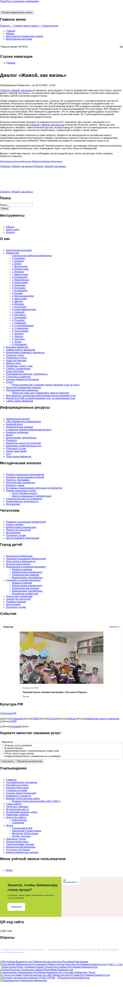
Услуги (9, 382)
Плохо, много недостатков (19, 753)
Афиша (10, 33)
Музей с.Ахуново (21, 836)
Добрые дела (13, 363)
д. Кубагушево (20, 282)
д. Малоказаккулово (23, 296)
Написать (16, 907)
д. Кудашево (19, 285)
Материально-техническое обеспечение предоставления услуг (41, 395)
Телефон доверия (16, 601)
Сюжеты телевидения (18, 368)
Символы (11, 779)
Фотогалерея (13, 532)
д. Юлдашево (19, 344)
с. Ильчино (18, 271)
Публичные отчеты (16, 358)
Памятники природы (17, 814)
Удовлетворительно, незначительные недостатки (31, 751)
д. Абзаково (18, 258)
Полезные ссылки (16, 448)
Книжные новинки (22, 569)
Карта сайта (12, 229)
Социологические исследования (24, 498)
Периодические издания (19, 427)
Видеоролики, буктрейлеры (21, 437)
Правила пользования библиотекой (26, 522)
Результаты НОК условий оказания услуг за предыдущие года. (40, 398)
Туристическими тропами (20, 844)
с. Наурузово (19, 306)
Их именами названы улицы (22, 812)
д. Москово (18, 304)
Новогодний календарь (19, 250)
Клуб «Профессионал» (25, 493)
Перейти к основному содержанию (19, 1)
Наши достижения (16, 360)
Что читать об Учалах (18, 849)
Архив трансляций (16, 451)
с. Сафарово (19, 323)
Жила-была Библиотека (19, 556)
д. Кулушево (19, 288)
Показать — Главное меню (15, 26)
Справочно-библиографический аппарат (28, 429)
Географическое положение (21, 782)
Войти (9, 870)
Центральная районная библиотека (32, 255)
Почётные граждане (17, 806)
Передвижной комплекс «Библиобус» (27, 374)
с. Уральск (17, 336)
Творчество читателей (18, 530)
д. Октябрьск (19, 315)
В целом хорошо (13, 748)
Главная (10, 31)
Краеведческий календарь (20, 847)
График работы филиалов (20, 350)
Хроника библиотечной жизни (22, 379)
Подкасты (11, 440)
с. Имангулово (20, 274)
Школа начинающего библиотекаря (31, 496)
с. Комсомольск (20, 280)
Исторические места (17, 809)
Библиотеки (12, 253)
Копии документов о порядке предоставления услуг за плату (46, 385)
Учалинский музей (22, 828)
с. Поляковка (19, 317)
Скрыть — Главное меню (44, 26)
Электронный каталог (18, 419)
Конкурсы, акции (15, 485)
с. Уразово (18, 333)
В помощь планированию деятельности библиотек (34, 488)
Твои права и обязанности (20, 561)
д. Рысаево (18, 320)
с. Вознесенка (19, 266)
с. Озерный (18, 312)
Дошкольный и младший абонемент (26, 566)
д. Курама (17, 293)
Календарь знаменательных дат (24, 446)
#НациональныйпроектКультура (15, 161)
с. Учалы (17, 341)
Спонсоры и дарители (18, 376)
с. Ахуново (18, 261)
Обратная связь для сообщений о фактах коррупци (40, 393)
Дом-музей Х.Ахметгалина (26, 831)
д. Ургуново (18, 339)
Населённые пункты (17, 785)
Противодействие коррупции (22, 390)
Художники (18, 822)
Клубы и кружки (14, 524)
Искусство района (16, 817)
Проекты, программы (18, 480)
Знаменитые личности (18, 796)
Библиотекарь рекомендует (21, 527)
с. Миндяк (17, 301)
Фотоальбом (13, 504)
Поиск (3, 205)
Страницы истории (16, 790)
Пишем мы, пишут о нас (19, 366)
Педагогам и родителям (19, 596)
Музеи (9, 435)
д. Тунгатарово (20, 331)
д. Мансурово (19, 298)
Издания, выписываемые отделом (25, 477)
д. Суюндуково (20, 328)
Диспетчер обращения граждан (23, 387)
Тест (8, 454)
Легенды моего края (17, 787)
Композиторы (19, 820)
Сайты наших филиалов (19, 401)
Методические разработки (20, 482)
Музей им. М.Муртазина (25, 833)
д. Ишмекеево (20, 277)
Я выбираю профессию (25, 593)
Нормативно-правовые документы (25, 352)
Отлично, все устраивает (18, 745)
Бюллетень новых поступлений (23, 443)
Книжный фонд (14, 424)
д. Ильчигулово (20, 269)
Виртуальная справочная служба (24, 36)
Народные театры (16, 839)
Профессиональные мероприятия (25, 474)
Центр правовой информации (22, 538)
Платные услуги (15, 355)
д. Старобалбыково (23, 325)
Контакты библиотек (17, 347)
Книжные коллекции (17, 432)
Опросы (10, 232)
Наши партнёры (15, 371)
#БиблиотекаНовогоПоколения (47, 161)
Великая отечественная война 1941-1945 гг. (36, 801)
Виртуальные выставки (19, 39)
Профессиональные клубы (21, 490)
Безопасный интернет (18, 564)
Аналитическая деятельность (22, 501)
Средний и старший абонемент (23, 580)
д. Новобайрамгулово (24, 309)
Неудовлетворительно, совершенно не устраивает (32, 756)
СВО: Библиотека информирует (23, 421)
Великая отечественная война (23, 798)
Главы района (14, 804)
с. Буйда (16, 263)
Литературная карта (17, 841)
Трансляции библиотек (18, 456)
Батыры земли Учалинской (21, 793)
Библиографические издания (22, 852)
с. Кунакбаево (19, 290)
